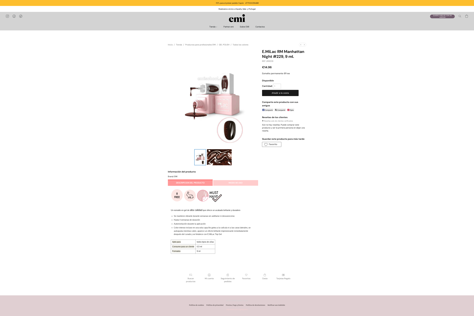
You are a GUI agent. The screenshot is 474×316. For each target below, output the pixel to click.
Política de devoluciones (255, 305)
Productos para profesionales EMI (200, 44)
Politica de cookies (196, 305)
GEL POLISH (224, 44)
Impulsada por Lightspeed (237, 309)
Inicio (170, 44)
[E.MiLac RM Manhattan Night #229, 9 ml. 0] (200, 157)
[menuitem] (301, 44)
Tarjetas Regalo (283, 278)
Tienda (212, 26)
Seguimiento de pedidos (228, 280)
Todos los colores (240, 44)
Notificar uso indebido (276, 305)
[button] (237, 19)
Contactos (260, 26)
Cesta (264, 278)
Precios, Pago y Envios (234, 305)
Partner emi (228, 26)
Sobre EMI (244, 26)
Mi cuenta (209, 278)
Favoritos (246, 278)
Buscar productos (190, 280)
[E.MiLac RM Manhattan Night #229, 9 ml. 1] (219, 157)
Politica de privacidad (214, 305)
